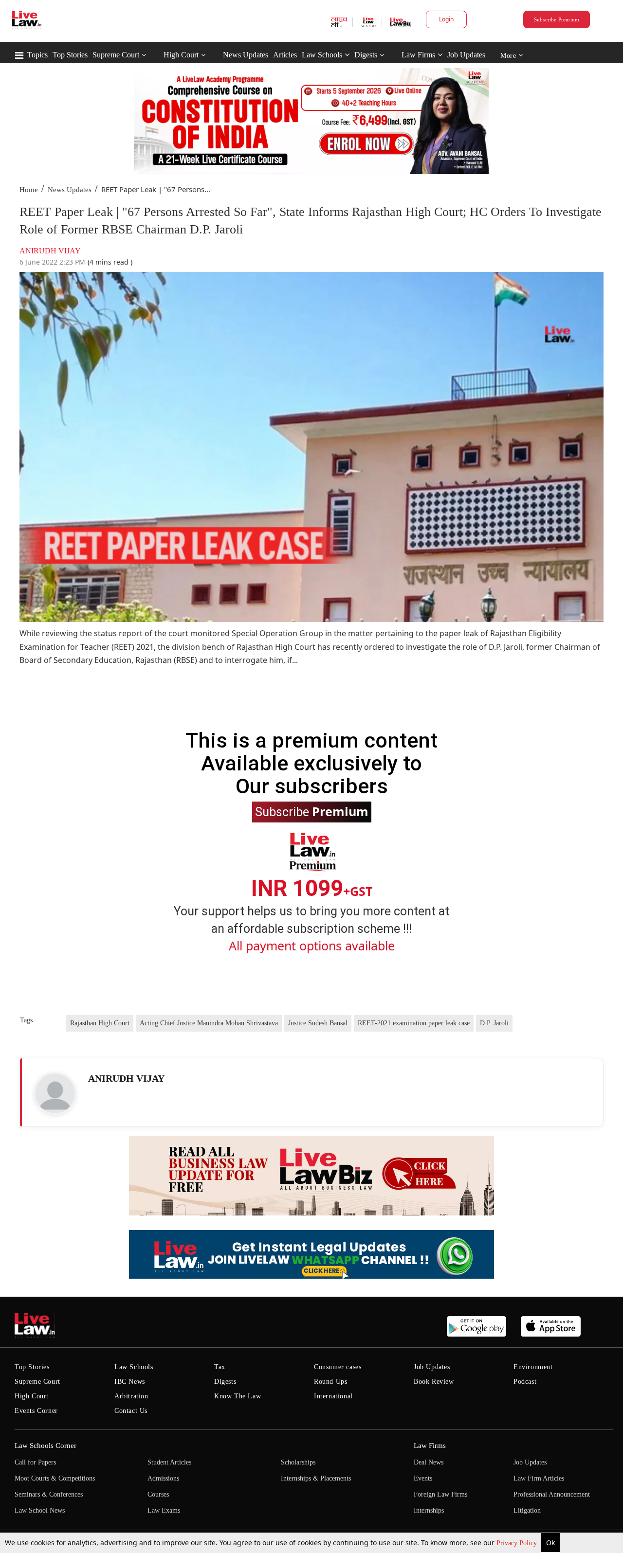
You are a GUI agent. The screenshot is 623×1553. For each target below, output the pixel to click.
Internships (429, 1510)
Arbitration (131, 1396)
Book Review (434, 1381)
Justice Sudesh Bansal (318, 1023)
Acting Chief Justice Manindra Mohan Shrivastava (209, 1023)
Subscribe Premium (557, 19)
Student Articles (169, 1462)
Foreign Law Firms (440, 1494)
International (333, 1396)
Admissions (163, 1478)
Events (423, 1478)
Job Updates (466, 55)
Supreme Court (115, 55)
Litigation (527, 1510)
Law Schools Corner (45, 1445)
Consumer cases (337, 1367)
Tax (219, 1367)
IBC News (129, 1381)
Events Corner (36, 1410)
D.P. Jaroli (494, 1023)
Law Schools (322, 55)
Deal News (428, 1462)
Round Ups (330, 1381)
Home (28, 190)
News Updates (245, 55)
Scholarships (298, 1462)
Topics (37, 55)
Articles (285, 55)
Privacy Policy (517, 1543)
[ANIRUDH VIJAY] (55, 1093)
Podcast (524, 1381)
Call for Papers (35, 1462)
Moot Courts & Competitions (55, 1478)
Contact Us (130, 1410)
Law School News (40, 1510)
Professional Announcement (551, 1494)
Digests (365, 55)
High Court (181, 55)
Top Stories (70, 55)
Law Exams (163, 1510)
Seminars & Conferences (49, 1494)
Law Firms (418, 55)
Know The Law (237, 1396)
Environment (533, 1367)
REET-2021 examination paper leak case (414, 1023)
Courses (158, 1494)
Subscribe (311, 811)
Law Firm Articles (538, 1478)
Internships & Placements (316, 1478)
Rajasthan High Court (99, 1023)
